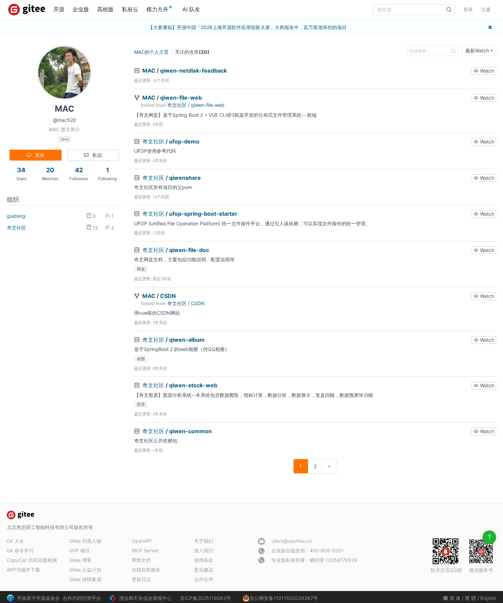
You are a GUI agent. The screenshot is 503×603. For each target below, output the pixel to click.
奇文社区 (16, 227)
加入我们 (203, 550)
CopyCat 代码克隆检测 (32, 560)
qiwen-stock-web (193, 385)
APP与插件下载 (23, 570)
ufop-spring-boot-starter (203, 213)
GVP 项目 (79, 550)
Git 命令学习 (20, 550)
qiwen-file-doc (189, 250)
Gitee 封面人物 (85, 541)
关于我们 (203, 541)
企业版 (81, 9)
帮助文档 (141, 560)
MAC (148, 70)
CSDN (168, 295)
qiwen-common (190, 431)
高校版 (105, 9)
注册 (486, 9)
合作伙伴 (203, 579)
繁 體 (470, 598)
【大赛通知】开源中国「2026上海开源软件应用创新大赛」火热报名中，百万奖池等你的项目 (247, 27)
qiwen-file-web (181, 97)
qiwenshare (185, 177)
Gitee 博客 (80, 560)
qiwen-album (187, 339)
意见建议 (203, 570)
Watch (486, 71)
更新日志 (141, 579)
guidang (16, 216)
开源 (58, 9)
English (488, 598)
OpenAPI (142, 541)
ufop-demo (184, 141)
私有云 (130, 9)
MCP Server (145, 550)
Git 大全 (15, 541)
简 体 (455, 598)
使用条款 (203, 560)
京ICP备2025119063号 (205, 598)
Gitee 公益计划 (85, 570)
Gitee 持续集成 (85, 579)
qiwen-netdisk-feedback (193, 70)
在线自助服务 (146, 570)
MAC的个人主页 (151, 52)
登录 (468, 9)
